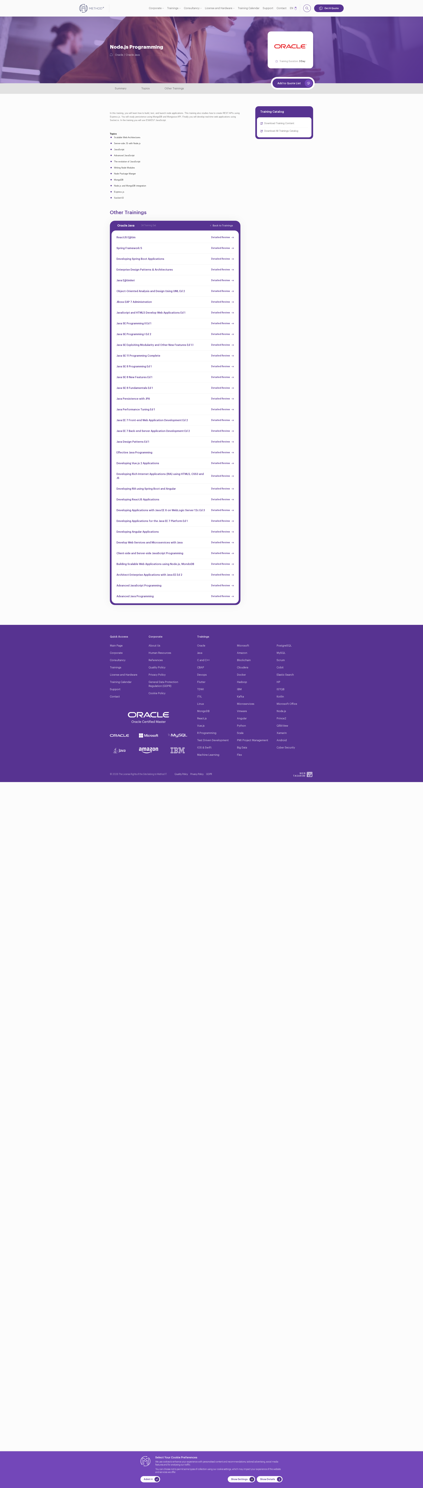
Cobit (280, 667)
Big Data (242, 747)
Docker (241, 675)
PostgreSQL (284, 645)
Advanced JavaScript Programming (138, 585)
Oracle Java (133, 55)
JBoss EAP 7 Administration (134, 302)
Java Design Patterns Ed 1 (132, 442)
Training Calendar (248, 8)
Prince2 (281, 718)
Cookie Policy (157, 693)
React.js (202, 718)
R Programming (206, 733)
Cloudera (242, 667)
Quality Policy (157, 667)
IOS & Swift (204, 747)
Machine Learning (208, 755)
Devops (202, 675)
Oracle (119, 55)
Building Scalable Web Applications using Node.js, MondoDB (155, 564)
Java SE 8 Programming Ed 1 (134, 366)
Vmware (242, 711)
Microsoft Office (287, 704)
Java (199, 653)
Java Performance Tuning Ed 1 (135, 409)
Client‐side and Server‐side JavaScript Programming (149, 553)
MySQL (281, 653)
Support (268, 8)
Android (282, 740)
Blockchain (244, 660)
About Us (154, 645)
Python (241, 725)
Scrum (281, 660)
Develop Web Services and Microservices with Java (149, 542)
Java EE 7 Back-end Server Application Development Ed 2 (153, 431)
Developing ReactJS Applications (137, 499)
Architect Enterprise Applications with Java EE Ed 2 (149, 575)
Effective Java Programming (134, 452)
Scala (240, 733)
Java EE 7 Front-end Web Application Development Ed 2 (152, 420)
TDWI (200, 689)
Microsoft (243, 645)
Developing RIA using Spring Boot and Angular (146, 489)
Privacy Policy (157, 675)
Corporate (155, 8)
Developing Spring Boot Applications (140, 259)
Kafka (240, 696)
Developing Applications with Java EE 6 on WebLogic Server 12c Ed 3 (160, 510)
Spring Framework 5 (129, 248)
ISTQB (280, 689)
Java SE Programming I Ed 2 (133, 334)
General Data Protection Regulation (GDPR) (163, 684)
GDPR (209, 774)
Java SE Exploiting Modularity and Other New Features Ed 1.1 (154, 345)
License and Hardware (218, 8)
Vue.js (201, 725)
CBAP (200, 667)
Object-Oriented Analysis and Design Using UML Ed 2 (150, 291)
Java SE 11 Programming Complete (138, 355)
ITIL (199, 696)
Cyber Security (286, 747)
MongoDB (203, 711)
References (156, 660)
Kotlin (280, 696)
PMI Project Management (252, 740)
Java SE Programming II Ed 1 (133, 323)
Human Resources (160, 653)
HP (278, 682)
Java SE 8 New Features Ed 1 (134, 377)
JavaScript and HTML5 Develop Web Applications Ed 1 (150, 312)
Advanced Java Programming (135, 596)
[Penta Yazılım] (310, 774)
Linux (200, 704)
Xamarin (282, 733)
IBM (239, 689)
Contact (282, 8)
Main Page (116, 645)
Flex (239, 755)
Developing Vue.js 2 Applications (137, 463)
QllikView (282, 725)
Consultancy (191, 8)
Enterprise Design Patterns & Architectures (144, 269)
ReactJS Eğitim (125, 237)
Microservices (245, 704)
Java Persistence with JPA (133, 398)
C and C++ (203, 660)
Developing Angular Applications (137, 532)
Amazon (242, 653)
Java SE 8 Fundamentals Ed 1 (134, 388)
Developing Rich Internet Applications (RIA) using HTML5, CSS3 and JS (160, 476)
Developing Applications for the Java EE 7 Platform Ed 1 (152, 521)
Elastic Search (285, 675)
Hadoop (242, 682)
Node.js (281, 711)
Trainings (172, 8)
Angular (242, 718)
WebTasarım (299, 774)
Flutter (201, 682)
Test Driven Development (213, 740)
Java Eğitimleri (125, 280)
